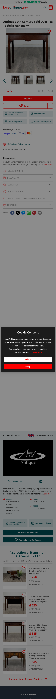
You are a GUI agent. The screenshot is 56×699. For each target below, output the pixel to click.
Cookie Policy (36, 352)
